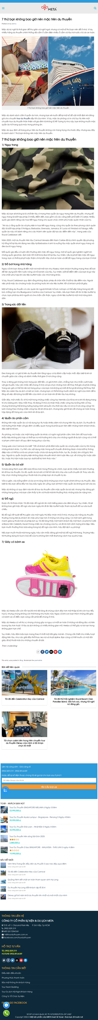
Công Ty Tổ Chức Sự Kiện (13, 996)
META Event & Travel (55, 1017)
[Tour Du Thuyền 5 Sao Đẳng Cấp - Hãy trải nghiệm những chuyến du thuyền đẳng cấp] (49, 8)
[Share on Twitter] (47, 652)
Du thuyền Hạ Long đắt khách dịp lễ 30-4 (26, 887)
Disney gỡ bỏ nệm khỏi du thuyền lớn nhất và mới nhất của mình (37, 895)
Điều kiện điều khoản (11, 973)
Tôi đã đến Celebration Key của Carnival (26, 871)
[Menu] (3, 8)
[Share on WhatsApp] (38, 652)
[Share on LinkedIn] (60, 652)
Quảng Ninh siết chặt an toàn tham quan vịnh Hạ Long (33, 879)
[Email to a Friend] (51, 652)
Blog (21, 660)
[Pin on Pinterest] (55, 652)
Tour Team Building (10, 987)
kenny (14, 23)
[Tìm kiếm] (95, 8)
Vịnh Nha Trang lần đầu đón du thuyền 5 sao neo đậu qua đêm (37, 864)
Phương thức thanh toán (13, 977)
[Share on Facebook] (42, 652)
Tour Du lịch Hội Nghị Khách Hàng (17, 991)
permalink (38, 660)
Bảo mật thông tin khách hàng (16, 982)
